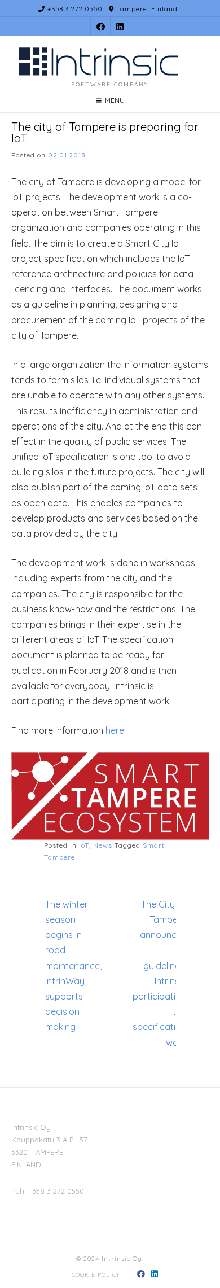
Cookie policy (96, 1274)
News (102, 845)
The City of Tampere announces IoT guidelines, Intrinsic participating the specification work (159, 973)
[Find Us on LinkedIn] (120, 27)
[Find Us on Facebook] (101, 27)
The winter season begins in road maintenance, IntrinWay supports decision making (73, 966)
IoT (84, 845)
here (114, 730)
